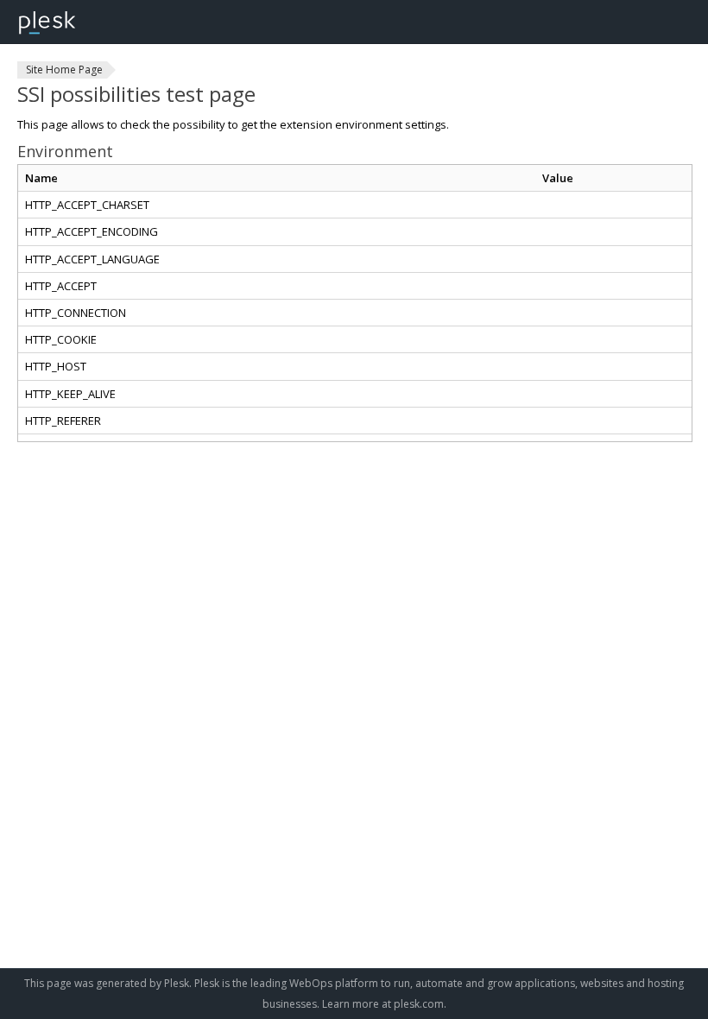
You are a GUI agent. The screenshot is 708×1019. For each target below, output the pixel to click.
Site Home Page (64, 69)
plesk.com (419, 1004)
